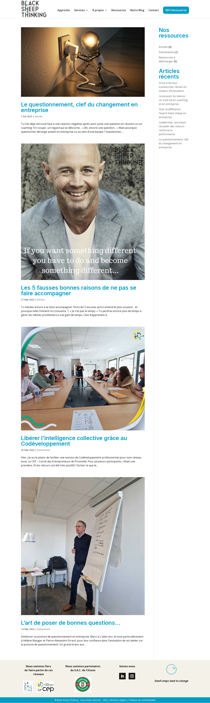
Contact (153, 10)
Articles (39, 116)
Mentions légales (118, 700)
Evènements (43, 450)
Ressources (118, 10)
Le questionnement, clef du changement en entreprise (79, 107)
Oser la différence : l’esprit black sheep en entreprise (172, 113)
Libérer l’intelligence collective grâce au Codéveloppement (74, 441)
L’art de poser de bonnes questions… (70, 622)
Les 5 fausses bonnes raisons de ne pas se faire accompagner (78, 290)
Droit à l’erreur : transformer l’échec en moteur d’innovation (173, 87)
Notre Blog (137, 10)
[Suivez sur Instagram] (132, 676)
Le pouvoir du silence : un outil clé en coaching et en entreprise (173, 100)
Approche (63, 10)
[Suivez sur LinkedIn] (122, 676)
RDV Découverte (176, 10)
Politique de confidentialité (142, 700)
